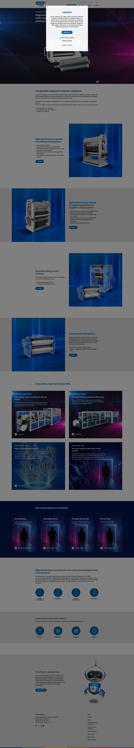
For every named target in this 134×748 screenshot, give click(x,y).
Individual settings (67, 40)
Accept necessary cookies (67, 37)
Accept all (67, 32)
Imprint (64, 45)
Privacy (70, 45)
